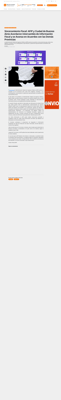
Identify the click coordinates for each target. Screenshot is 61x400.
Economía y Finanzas (11, 9)
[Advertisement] (30, 17)
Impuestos (18, 9)
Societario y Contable (41, 9)
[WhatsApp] (52, 78)
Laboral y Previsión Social (26, 9)
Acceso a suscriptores (52, 5)
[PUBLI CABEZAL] (30, 5)
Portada (5, 9)
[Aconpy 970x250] (30, 64)
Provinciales (34, 9)
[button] (5, 68)
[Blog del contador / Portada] (5, 5)
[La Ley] (52, 108)
